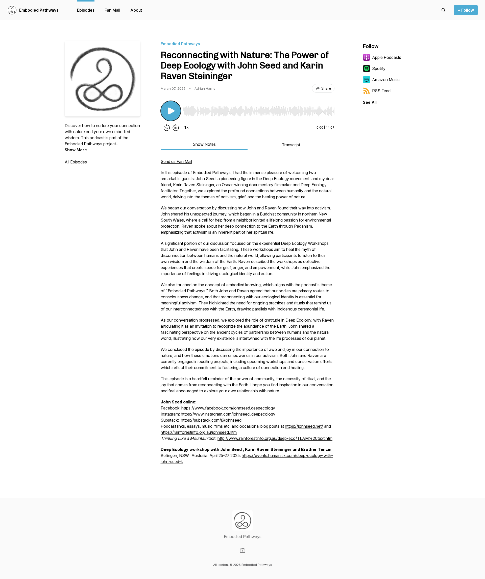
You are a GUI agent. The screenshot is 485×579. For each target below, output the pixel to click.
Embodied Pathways (39, 10)
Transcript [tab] (291, 144)
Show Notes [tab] (204, 144)
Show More (76, 149)
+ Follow (466, 10)
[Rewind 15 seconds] (166, 127)
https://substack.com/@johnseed (211, 420)
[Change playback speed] (186, 127)
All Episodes (76, 161)
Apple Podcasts (386, 57)
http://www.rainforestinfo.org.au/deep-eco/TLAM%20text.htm (274, 438)
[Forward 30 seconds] (175, 127)
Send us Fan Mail (176, 161)
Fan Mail (112, 10)
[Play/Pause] (171, 111)
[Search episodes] (444, 10)
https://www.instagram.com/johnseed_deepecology (228, 414)
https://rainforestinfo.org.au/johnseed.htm (199, 432)
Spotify (378, 68)
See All (370, 102)
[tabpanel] (247, 314)
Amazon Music (386, 79)
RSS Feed (381, 90)
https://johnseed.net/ (304, 426)
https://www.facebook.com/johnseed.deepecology (228, 408)
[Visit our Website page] (242, 550)
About (136, 10)
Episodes (85, 10)
